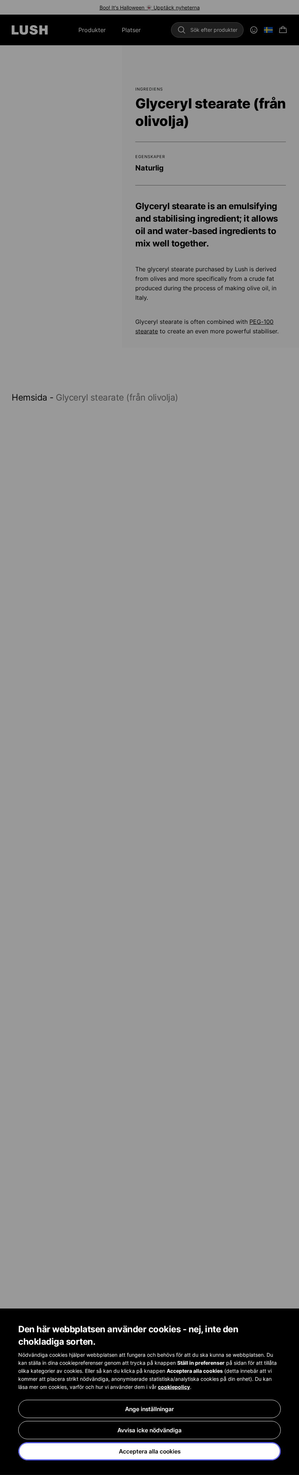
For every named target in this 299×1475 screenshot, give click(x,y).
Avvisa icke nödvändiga (149, 1430)
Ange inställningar (149, 1409)
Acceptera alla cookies (149, 1451)
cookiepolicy (174, 1387)
